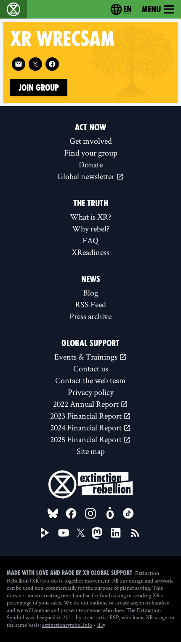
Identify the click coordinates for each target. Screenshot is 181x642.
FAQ (90, 240)
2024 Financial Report (86, 427)
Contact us (90, 368)
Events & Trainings (86, 356)
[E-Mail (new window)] (18, 64)
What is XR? (90, 216)
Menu (151, 9)
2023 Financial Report (86, 415)
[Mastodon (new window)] (97, 533)
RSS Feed (90, 304)
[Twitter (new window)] (35, 64)
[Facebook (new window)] (52, 64)
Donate (91, 164)
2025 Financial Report (86, 439)
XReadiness (90, 252)
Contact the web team (90, 380)
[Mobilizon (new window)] (110, 513)
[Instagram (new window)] (90, 513)
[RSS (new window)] (135, 533)
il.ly (101, 625)
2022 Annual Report (86, 403)
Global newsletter (86, 176)
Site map (91, 451)
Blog (90, 292)
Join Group (39, 88)
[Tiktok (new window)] (128, 513)
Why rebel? (90, 228)
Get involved (90, 140)
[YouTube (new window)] (63, 533)
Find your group (90, 152)
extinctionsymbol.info (67, 625)
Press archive (90, 316)
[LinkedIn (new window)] (115, 533)
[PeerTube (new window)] (45, 533)
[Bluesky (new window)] (53, 513)
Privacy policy (91, 392)
